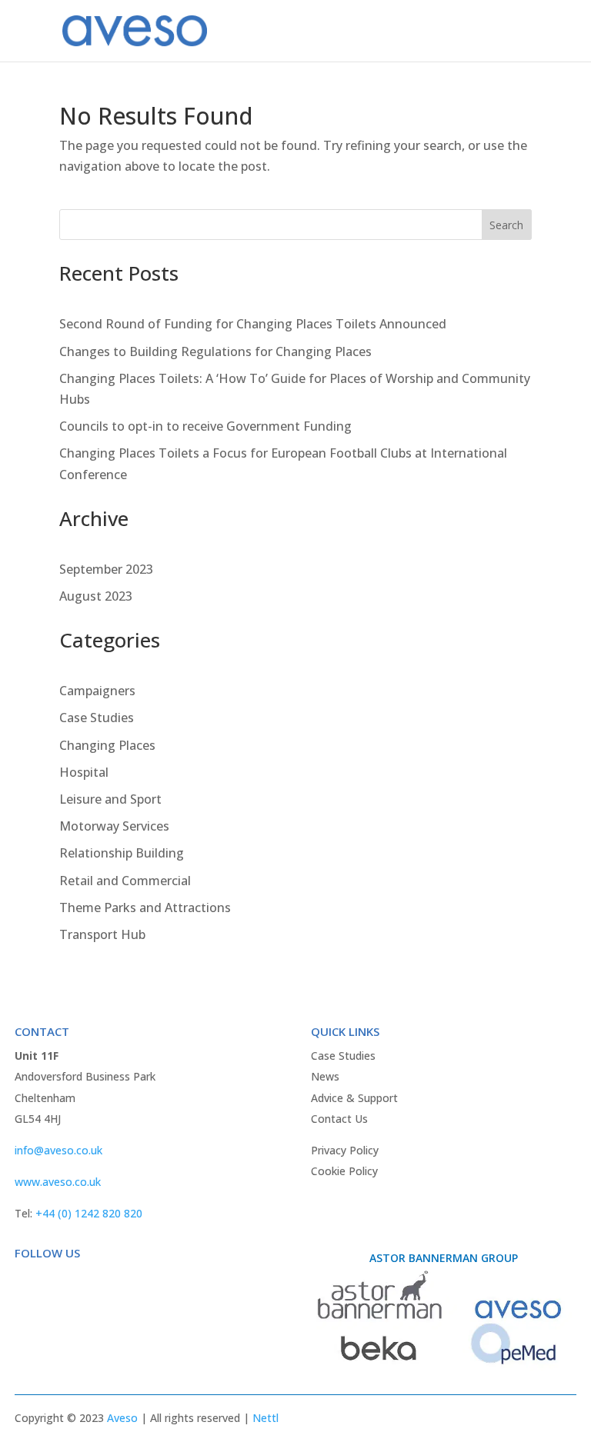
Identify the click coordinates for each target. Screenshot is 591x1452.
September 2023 (106, 569)
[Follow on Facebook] (27, 1284)
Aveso (122, 1417)
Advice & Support (354, 1098)
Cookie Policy (344, 1171)
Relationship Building (121, 852)
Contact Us (339, 1118)
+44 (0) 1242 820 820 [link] (88, 1213)
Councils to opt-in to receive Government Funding (205, 426)
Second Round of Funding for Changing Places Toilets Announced (252, 323)
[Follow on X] (57, 1284)
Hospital (84, 772)
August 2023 (95, 596)
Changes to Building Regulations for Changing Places (215, 351)
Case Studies (96, 717)
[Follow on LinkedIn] (119, 1284)
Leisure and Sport (110, 799)
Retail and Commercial (125, 880)
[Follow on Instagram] (88, 1284)
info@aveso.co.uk (58, 1150)
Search (506, 225)
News (325, 1076)
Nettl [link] (265, 1417)
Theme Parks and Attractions (145, 907)
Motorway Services (114, 826)
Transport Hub (102, 934)
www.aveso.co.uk (58, 1181)
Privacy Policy (345, 1150)
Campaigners (97, 690)
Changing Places (107, 745)
